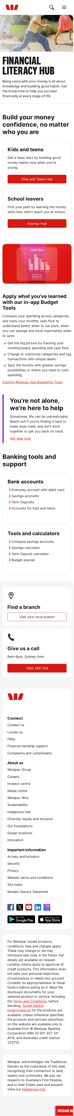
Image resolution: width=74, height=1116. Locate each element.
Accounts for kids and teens (33, 508)
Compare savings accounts (33, 541)
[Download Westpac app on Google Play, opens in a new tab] (21, 919)
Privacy (13, 871)
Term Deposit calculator (30, 554)
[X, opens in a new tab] (19, 907)
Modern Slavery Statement (27, 892)
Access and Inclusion (23, 856)
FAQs (11, 739)
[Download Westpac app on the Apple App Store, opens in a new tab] (50, 919)
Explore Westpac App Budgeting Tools (32, 382)
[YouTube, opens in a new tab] (28, 907)
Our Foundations (19, 826)
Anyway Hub (37, 223)
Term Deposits (23, 502)
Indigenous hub (19, 812)
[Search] (52, 7)
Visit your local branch (37, 617)
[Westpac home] (12, 7)
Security (13, 863)
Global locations (19, 833)
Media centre (17, 791)
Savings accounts (25, 496)
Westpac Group (19, 769)
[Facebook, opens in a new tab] (10, 907)
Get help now (20, 438)
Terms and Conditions (30, 1001)
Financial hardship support (27, 746)
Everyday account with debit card (38, 490)
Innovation (15, 840)
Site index (14, 884)
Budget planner (23, 560)
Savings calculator (26, 548)
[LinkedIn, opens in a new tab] (38, 907)
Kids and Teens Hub (37, 179)
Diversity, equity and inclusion (30, 819)
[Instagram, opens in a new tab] (47, 907)
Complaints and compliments (29, 753)
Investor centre (18, 784)
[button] (65, 1110)
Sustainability (17, 805)
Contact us (15, 725)
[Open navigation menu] (64, 7)
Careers (13, 777)
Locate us (14, 732)
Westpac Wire (17, 798)
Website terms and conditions (30, 878)
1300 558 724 (37, 668)
